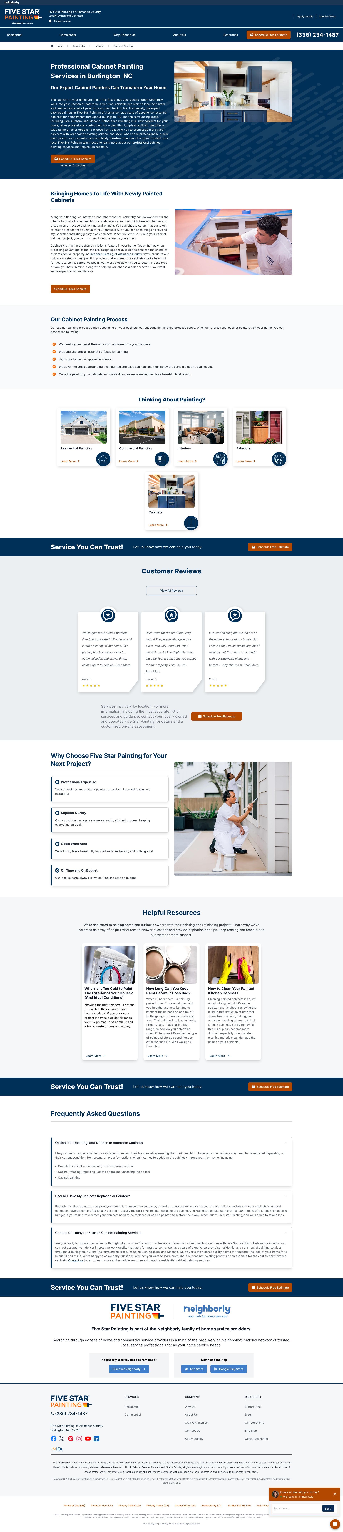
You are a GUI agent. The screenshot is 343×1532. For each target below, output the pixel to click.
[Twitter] (62, 1438)
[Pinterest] (71, 1438)
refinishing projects (216, 925)
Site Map (251, 1430)
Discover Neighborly (126, 1369)
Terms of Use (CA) (102, 1505)
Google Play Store (231, 1369)
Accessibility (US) (185, 1505)
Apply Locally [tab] (305, 16)
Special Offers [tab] (327, 16)
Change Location (62, 21)
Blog (248, 1414)
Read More (123, 665)
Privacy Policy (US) (129, 1505)
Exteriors (243, 448)
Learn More (68, 461)
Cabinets (155, 512)
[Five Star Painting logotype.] (23, 16)
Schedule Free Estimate (75, 159)
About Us (191, 1414)
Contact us (75, 1260)
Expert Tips (253, 1406)
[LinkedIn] (96, 1438)
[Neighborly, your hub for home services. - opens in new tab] (207, 1311)
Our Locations (254, 1422)
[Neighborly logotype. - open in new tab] (11, 2)
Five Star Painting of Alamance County (116, 254)
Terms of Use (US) (74, 1505)
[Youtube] (88, 1438)
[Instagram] (79, 1438)
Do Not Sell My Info (239, 1505)
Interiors (184, 448)
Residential (132, 1406)
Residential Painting (76, 448)
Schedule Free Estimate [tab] (271, 35)
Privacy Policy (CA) (157, 1505)
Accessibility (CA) (211, 1505)
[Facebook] (53, 1438)
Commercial (133, 1414)
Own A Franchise (196, 1422)
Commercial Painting (135, 448)
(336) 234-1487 (71, 1413)
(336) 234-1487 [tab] (317, 35)
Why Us (190, 1406)
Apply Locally (194, 1438)
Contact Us (192, 1430)
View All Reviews (171, 590)
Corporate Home (256, 1438)
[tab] (14, 34)
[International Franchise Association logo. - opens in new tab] (57, 1449)
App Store (196, 1369)
